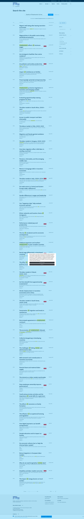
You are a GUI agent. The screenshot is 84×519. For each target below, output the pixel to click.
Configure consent (42, 262)
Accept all (42, 264)
